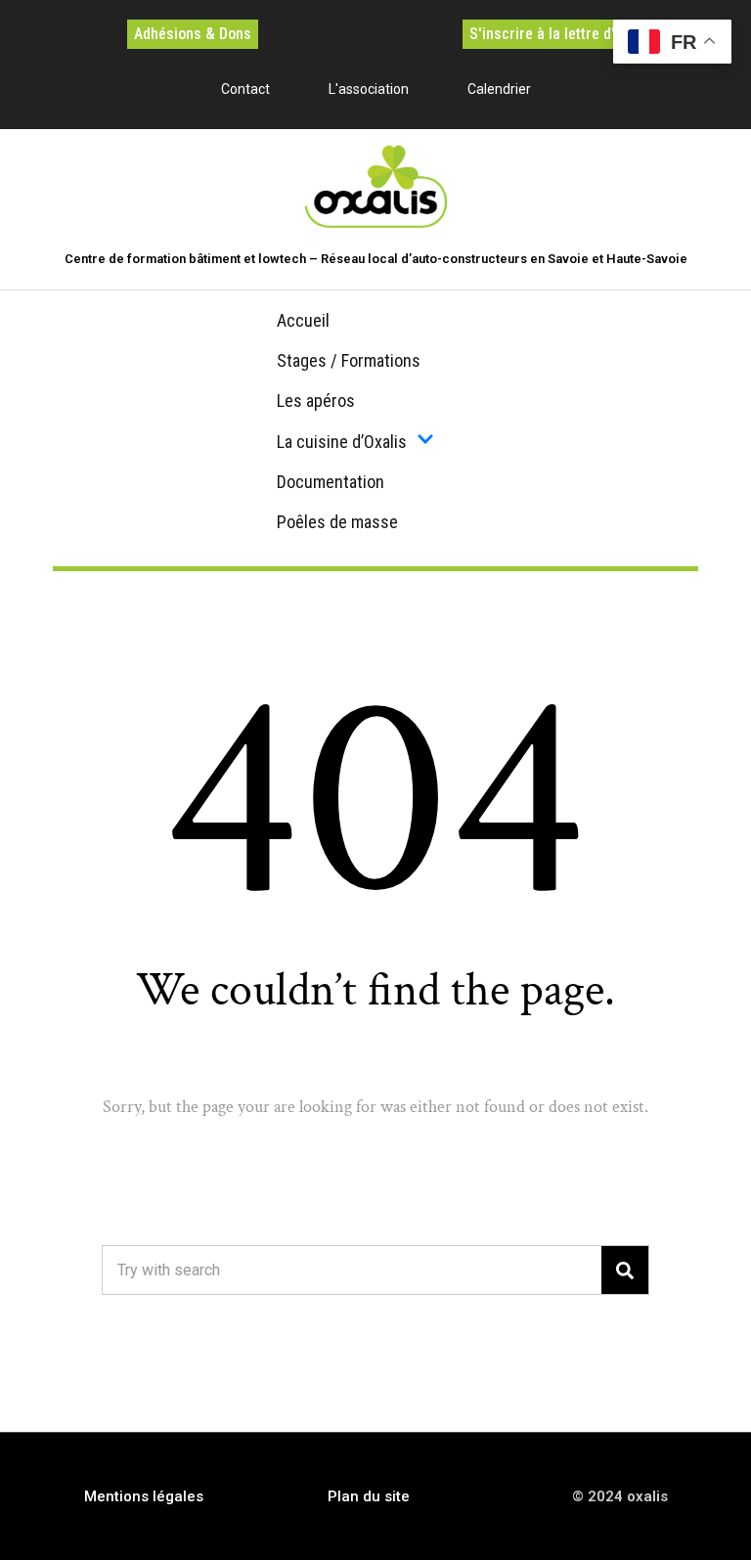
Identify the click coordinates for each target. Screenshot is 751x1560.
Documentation (330, 481)
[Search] (624, 1270)
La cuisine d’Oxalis (342, 441)
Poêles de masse (337, 522)
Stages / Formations (348, 360)
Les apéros (316, 400)
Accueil (303, 320)
